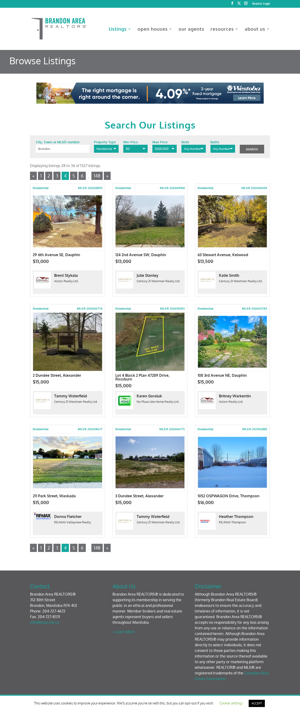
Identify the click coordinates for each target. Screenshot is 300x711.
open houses (153, 29)
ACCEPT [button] (256, 703)
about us (255, 29)
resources (222, 29)
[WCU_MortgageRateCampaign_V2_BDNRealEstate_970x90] (150, 102)
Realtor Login (261, 3)
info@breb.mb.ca (44, 622)
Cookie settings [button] (231, 703)
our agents (191, 29)
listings (118, 29)
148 (97, 176)
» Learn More (123, 631)
